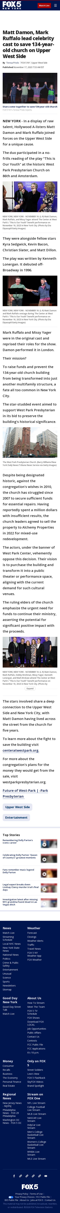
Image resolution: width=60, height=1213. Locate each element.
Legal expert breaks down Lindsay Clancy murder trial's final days (21, 887)
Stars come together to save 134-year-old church (30, 106)
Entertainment (16, 817)
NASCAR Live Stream (34, 1119)
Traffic (30, 944)
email (45, 1176)
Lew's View (33, 1073)
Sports (6, 981)
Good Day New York (10, 1000)
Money (8, 1061)
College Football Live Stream (36, 1108)
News (7, 928)
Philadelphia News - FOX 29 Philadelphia (11, 1112)
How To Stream (35, 1002)
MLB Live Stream (36, 1113)
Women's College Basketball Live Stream (36, 1144)
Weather (33, 928)
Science (7, 977)
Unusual (7, 973)
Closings (31, 936)
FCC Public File (35, 1044)
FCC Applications (36, 1048)
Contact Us (33, 1036)
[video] (49, 843)
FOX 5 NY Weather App (34, 954)
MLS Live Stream (36, 1158)
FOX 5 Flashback (36, 1077)
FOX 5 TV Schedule (32, 1012)
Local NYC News (12, 943)
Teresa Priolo (12, 62)
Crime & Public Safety (10, 964)
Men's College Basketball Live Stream (35, 1134)
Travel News (34, 948)
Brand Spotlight (35, 1085)
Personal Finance (12, 1081)
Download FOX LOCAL (35, 1023)
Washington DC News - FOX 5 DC (12, 1121)
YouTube (33, 1176)
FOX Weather (34, 959)
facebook (14, 1176)
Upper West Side (39, 62)
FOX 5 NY (25, 62)
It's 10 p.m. (33, 1052)
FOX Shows (33, 1017)
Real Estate (9, 1085)
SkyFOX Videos (35, 1081)
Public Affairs (34, 1032)
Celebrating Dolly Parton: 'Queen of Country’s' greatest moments (20, 856)
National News (11, 954)
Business (7, 1073)
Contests (32, 1040)
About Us (34, 998)
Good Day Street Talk (12, 1008)
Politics (6, 958)
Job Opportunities (36, 1028)
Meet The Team (36, 1006)
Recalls (6, 1069)
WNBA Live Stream (33, 1153)
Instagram (20, 1176)
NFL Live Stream (36, 1103)
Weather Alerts (35, 940)
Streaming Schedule (8, 938)
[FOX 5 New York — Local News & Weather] (12, 5)
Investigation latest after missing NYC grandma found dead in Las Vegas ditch (20, 902)
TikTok (27, 1176)
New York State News (11, 949)
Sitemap (7, 989)
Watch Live (44, 5)
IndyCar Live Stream (33, 1126)
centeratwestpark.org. (21, 750)
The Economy (10, 1077)
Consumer (8, 1065)
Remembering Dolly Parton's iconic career (18, 841)
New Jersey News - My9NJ (12, 1104)
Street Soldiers (35, 1069)
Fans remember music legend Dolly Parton (18, 871)
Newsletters (9, 985)
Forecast (32, 932)
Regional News (9, 1096)
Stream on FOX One (35, 1096)
